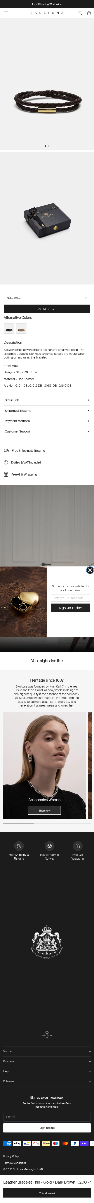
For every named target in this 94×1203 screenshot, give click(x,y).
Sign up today (70, 607)
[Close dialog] (90, 570)
